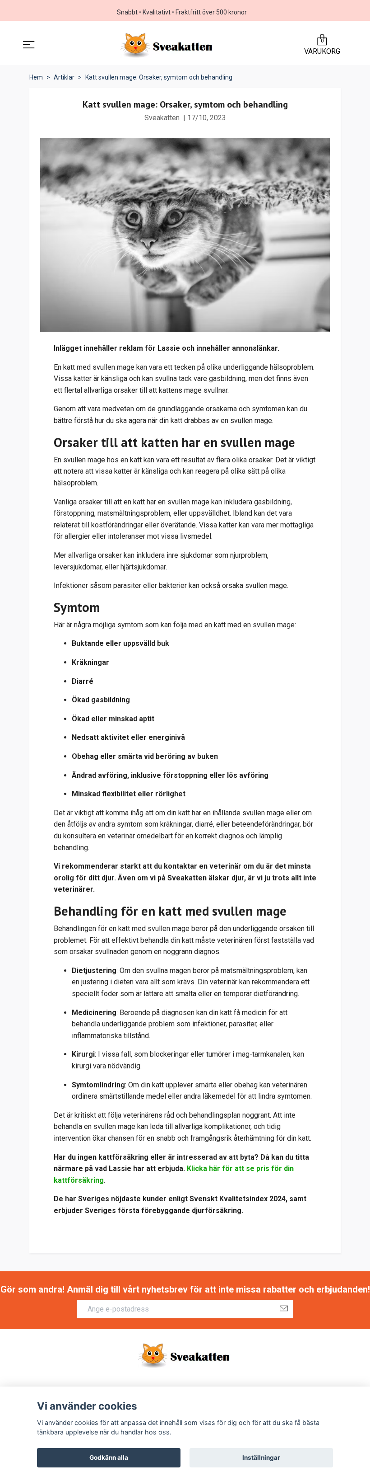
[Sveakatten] (167, 45)
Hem (36, 77)
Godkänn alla (108, 1457)
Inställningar (261, 1457)
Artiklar (64, 77)
